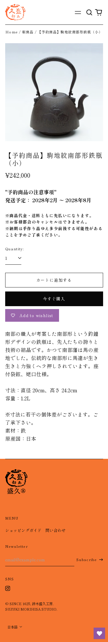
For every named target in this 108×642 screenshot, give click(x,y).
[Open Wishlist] (99, 633)
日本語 (12, 627)
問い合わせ (56, 530)
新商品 (28, 32)
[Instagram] (7, 588)
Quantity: (14, 248)
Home (11, 32)
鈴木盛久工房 (42, 603)
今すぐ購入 (54, 299)
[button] (89, 12)
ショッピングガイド (23, 530)
